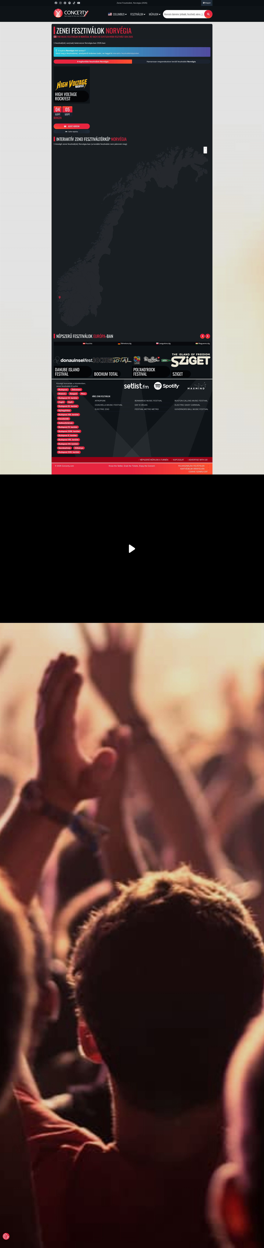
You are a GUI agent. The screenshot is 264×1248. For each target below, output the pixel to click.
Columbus (118, 14)
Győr (70, 402)
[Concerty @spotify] (70, 3)
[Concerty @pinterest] (65, 3)
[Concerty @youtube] (79, 3)
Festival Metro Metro (147, 409)
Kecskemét (63, 419)
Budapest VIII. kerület (68, 439)
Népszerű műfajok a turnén (154, 460)
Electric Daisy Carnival (187, 405)
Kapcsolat (178, 460)
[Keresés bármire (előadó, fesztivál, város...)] (208, 14)
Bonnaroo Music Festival (148, 401)
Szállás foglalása (73, 131)
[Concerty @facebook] (56, 3)
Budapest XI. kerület (67, 398)
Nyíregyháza (64, 410)
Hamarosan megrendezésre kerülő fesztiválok (171, 61)
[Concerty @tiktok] (74, 3)
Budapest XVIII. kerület (69, 431)
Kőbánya (79, 448)
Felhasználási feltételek (191, 466)
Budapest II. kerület (67, 435)
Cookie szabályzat (198, 472)
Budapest (63, 389)
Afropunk (100, 401)
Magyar (208, 3)
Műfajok (154, 14)
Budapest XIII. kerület (68, 414)
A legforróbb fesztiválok (92, 61)
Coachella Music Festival (109, 405)
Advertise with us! (198, 460)
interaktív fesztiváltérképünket (126, 53)
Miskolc (62, 394)
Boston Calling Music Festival (191, 401)
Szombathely (64, 448)
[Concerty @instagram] (60, 3)
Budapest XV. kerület (68, 444)
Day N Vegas (141, 405)
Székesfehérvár (65, 423)
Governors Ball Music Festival (191, 409)
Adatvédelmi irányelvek (192, 469)
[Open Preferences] (6, 1236)
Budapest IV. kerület (67, 427)
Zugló (61, 402)
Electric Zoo (102, 409)
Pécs (83, 394)
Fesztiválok (137, 14)
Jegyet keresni (73, 126)
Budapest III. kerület (67, 406)
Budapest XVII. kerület (68, 452)
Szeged (73, 394)
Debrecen (76, 389)
